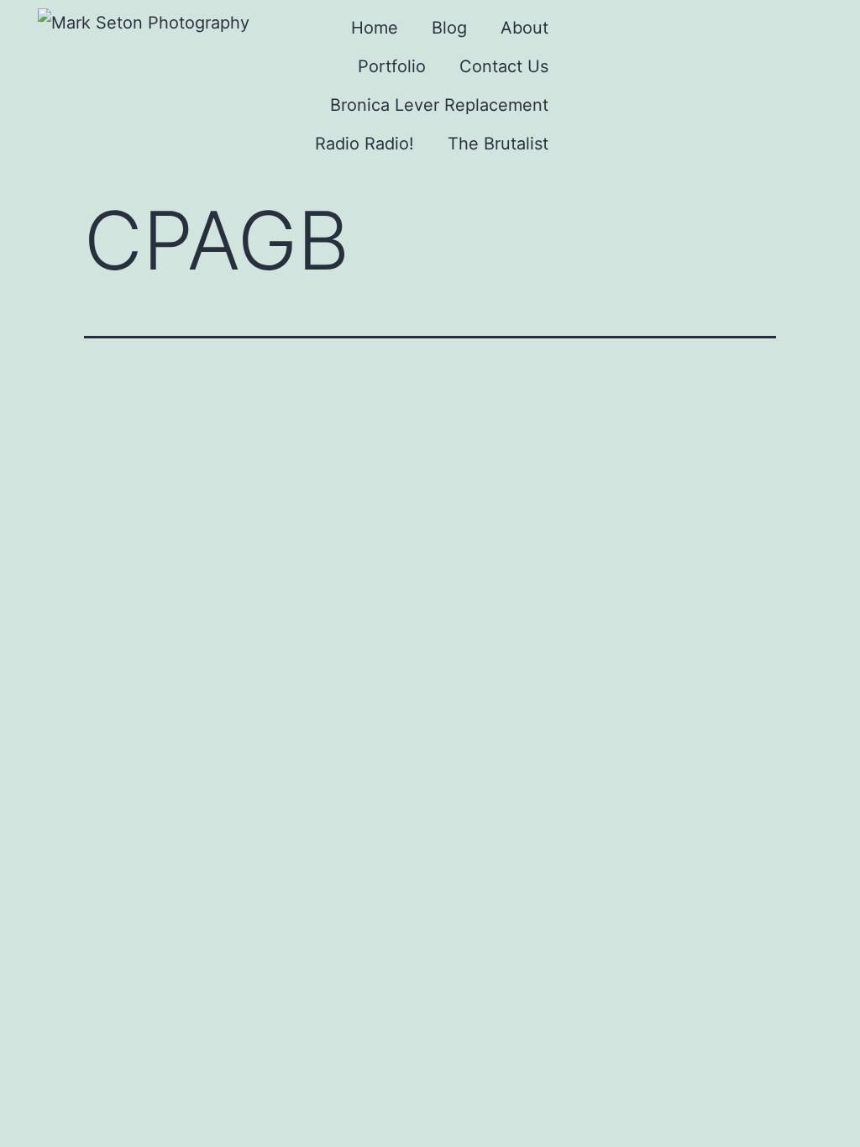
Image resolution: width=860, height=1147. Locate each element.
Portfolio (392, 66)
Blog (449, 28)
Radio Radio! (364, 144)
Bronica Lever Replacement (439, 105)
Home (374, 28)
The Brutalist (498, 144)
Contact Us (503, 66)
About (524, 28)
